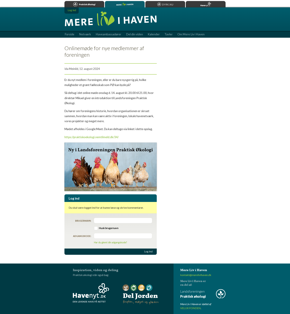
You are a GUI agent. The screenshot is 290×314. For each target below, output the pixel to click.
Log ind (148, 251)
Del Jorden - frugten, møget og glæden (141, 294)
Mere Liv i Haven (125, 4)
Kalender (154, 34)
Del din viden (134, 34)
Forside (69, 34)
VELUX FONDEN (190, 308)
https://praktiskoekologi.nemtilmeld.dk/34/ (91, 137)
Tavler (168, 34)
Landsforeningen (193, 293)
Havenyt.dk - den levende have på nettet (91, 293)
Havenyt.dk (206, 4)
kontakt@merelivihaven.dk (195, 274)
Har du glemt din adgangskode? (110, 242)
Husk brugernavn (108, 228)
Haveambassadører (108, 34)
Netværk (85, 34)
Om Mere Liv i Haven (191, 34)
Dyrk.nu (165, 4)
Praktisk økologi (84, 4)
